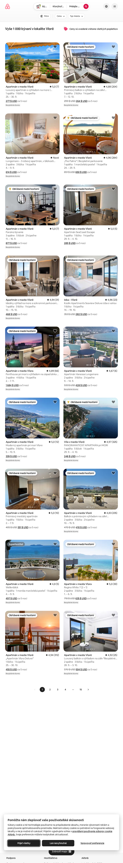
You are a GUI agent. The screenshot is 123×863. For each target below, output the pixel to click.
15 (81, 689)
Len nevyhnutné (58, 843)
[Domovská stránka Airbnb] (7, 6)
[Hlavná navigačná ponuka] (114, 6)
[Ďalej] (88, 689)
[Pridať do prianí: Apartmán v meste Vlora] (55, 330)
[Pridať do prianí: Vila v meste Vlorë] (113, 401)
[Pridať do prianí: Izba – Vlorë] (113, 259)
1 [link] (42, 689)
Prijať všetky (23, 843)
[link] (35, 689)
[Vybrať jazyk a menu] (106, 6)
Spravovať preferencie (92, 843)
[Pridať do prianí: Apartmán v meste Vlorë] (55, 46)
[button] (11, 101)
